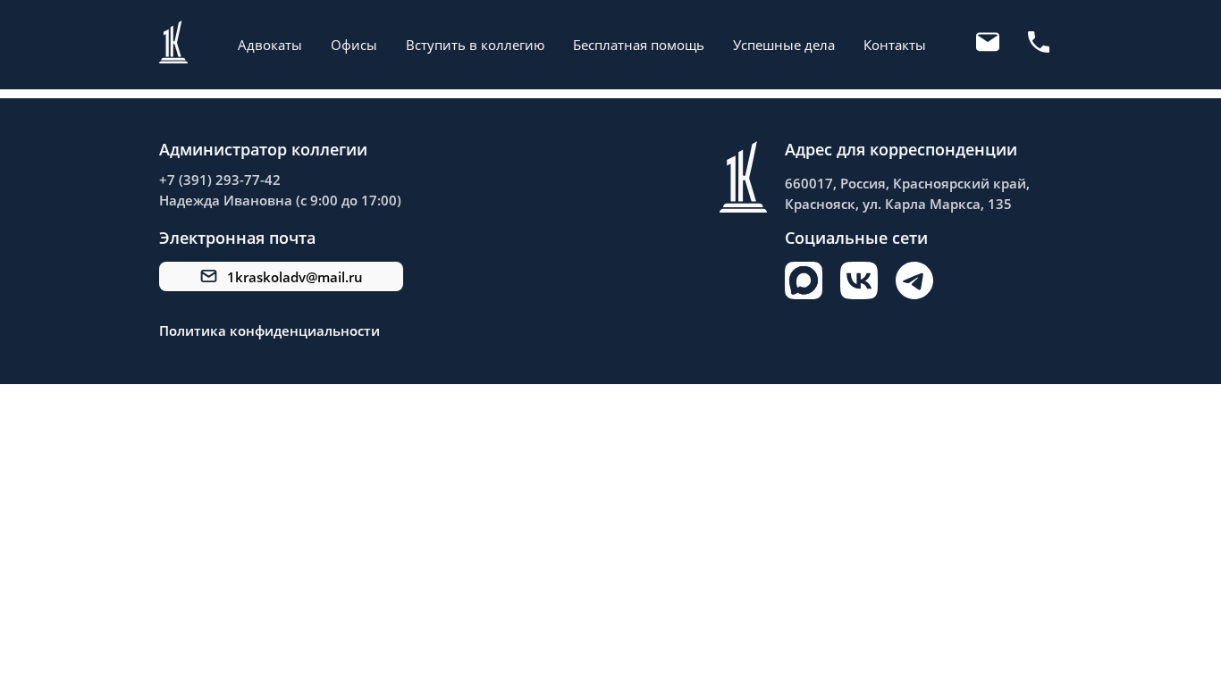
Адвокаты (270, 45)
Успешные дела (784, 45)
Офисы (354, 45)
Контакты (894, 45)
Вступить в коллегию (475, 45)
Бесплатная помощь (638, 45)
